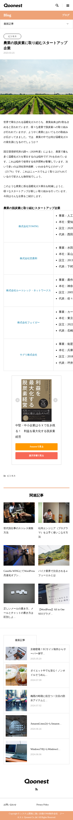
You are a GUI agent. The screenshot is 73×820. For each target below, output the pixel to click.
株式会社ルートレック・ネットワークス (28, 290)
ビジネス (12, 36)
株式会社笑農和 (28, 258)
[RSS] (36, 789)
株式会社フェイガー (28, 322)
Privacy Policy (42, 804)
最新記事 (9, 23)
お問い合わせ (10, 804)
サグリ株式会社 (28, 354)
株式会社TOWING (29, 226)
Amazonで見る (37, 446)
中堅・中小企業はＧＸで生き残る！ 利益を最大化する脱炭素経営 (35, 431)
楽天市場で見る (36, 455)
